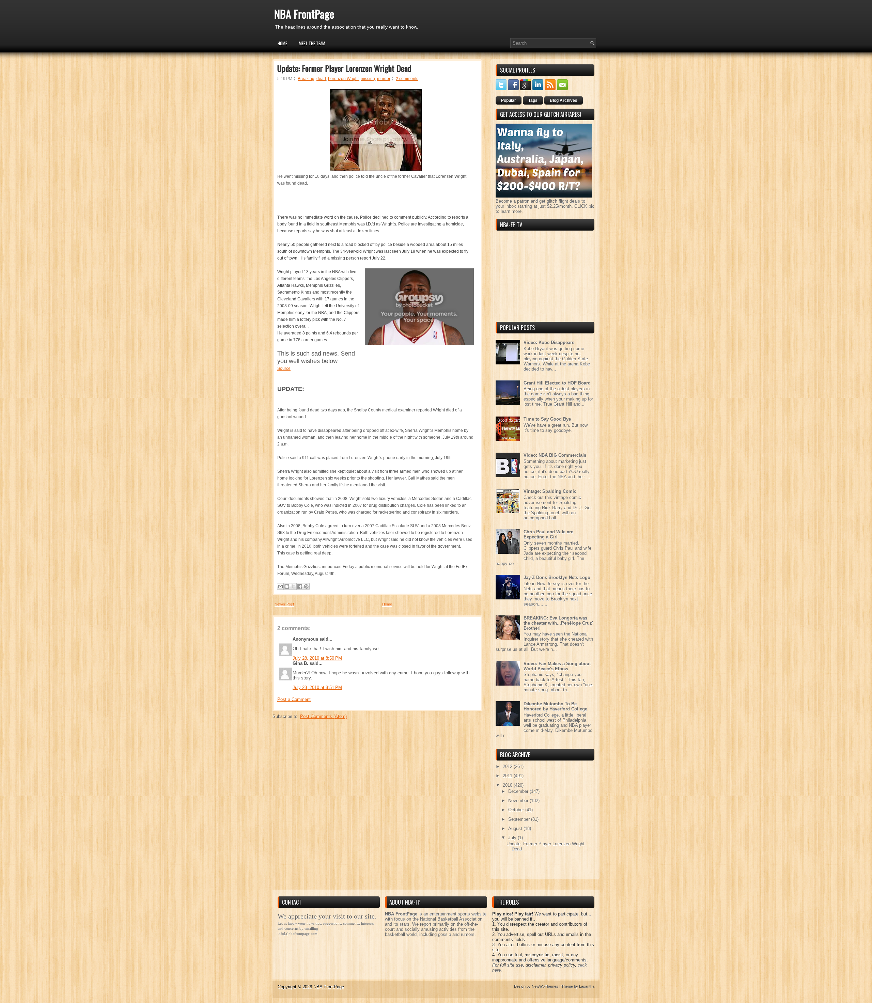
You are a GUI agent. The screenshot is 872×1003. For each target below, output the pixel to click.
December (519, 791)
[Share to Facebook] (299, 586)
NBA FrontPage (304, 14)
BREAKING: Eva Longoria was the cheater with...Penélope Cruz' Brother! (558, 623)
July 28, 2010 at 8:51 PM (317, 687)
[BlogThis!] (286, 586)
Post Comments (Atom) (323, 716)
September (519, 819)
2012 (508, 766)
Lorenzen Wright (343, 78)
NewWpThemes (545, 986)
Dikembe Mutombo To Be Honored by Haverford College (555, 706)
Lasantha (586, 986)
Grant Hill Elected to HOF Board (557, 383)
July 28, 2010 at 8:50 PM (317, 658)
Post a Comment (294, 699)
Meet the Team (312, 43)
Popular (508, 100)
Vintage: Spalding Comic (550, 491)
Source (284, 368)
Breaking (306, 78)
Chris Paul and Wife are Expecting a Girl (548, 534)
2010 (508, 785)
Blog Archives (563, 100)
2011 (508, 775)
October (516, 809)
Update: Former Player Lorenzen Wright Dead (344, 68)
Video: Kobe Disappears (549, 342)
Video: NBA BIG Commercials (555, 455)
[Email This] (280, 586)
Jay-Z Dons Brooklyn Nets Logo (557, 577)
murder (383, 78)
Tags (533, 100)
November (519, 800)
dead (321, 78)
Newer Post (284, 604)
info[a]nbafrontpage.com (297, 933)
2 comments (407, 78)
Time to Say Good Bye (547, 419)
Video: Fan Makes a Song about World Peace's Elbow (557, 666)
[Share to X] (293, 586)
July (513, 837)
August (516, 828)
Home (282, 43)
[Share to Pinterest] (306, 586)
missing (368, 78)
